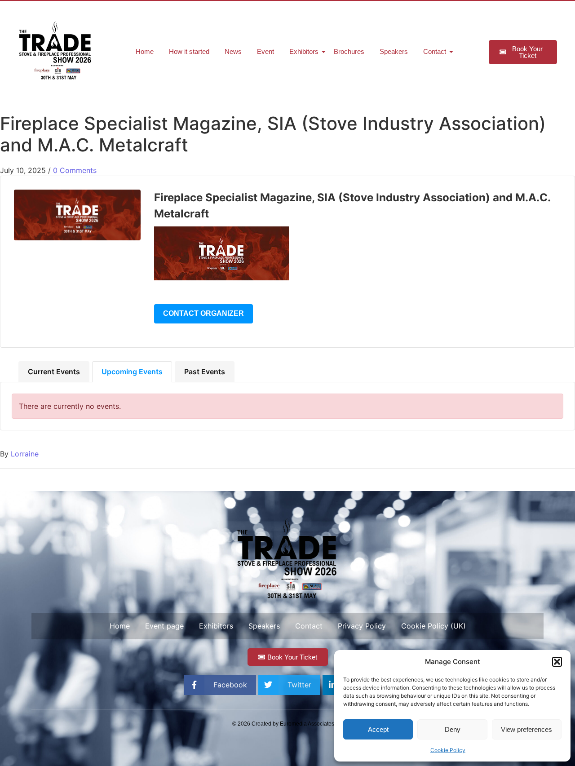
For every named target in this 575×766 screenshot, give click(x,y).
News (233, 51)
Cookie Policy (447, 750)
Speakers (394, 51)
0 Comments (75, 170)
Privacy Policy (362, 625)
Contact (434, 51)
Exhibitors (303, 51)
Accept (378, 729)
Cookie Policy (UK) (433, 625)
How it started (189, 51)
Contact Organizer (203, 313)
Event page (164, 625)
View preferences (526, 729)
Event (265, 51)
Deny (452, 729)
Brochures (349, 51)
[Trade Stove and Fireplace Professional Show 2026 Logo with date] (55, 50)
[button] (557, 661)
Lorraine (25, 453)
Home (145, 51)
